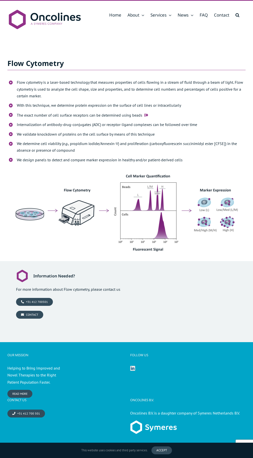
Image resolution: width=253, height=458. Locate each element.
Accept (161, 450)
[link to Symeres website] (153, 423)
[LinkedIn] (132, 368)
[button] (237, 15)
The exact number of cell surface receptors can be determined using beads (79, 115)
